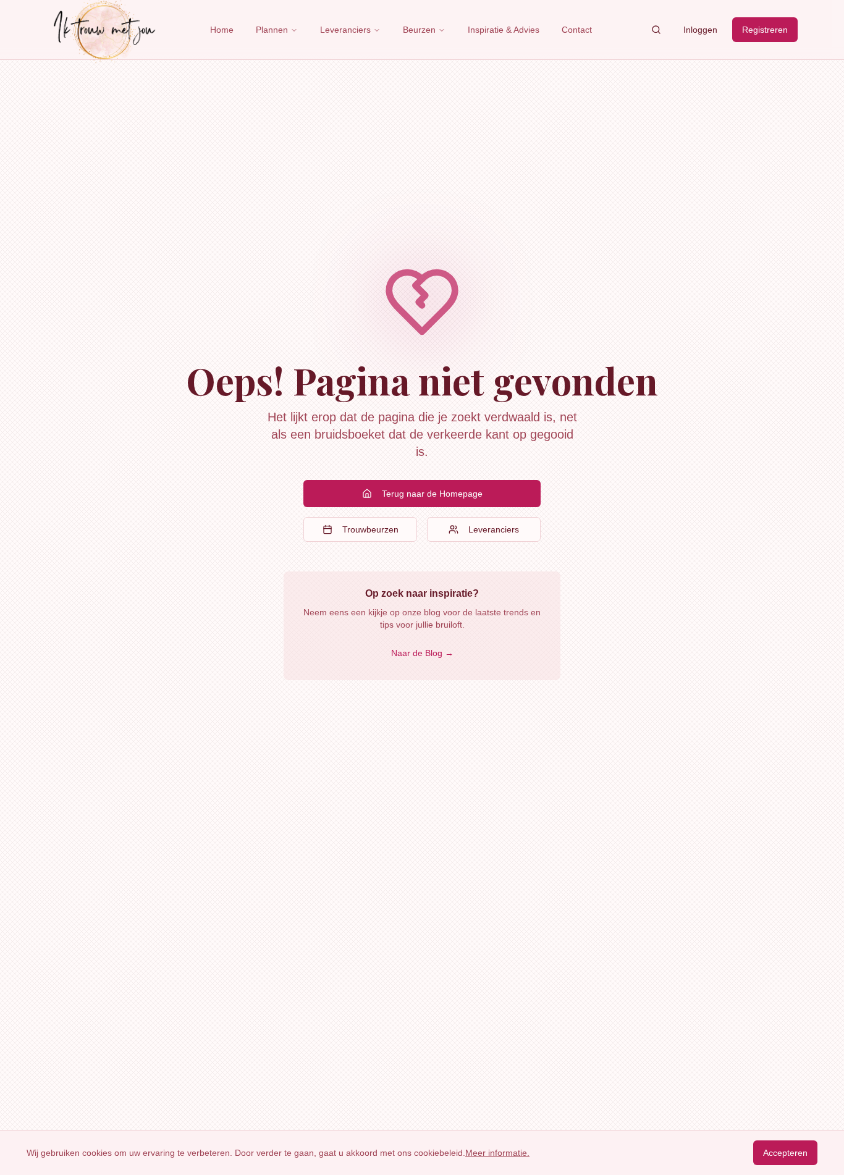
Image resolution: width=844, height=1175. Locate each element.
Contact (577, 30)
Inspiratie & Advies (503, 30)
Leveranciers (345, 30)
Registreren (765, 30)
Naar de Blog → (422, 653)
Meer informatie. (497, 1153)
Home (222, 30)
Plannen (272, 30)
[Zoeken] (656, 29)
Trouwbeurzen (370, 529)
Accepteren (785, 1153)
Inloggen (700, 30)
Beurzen (419, 30)
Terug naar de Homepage (432, 494)
